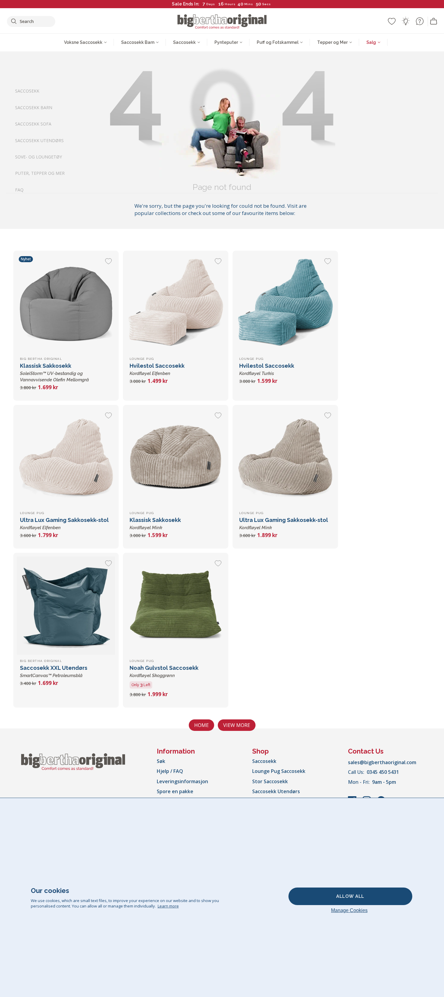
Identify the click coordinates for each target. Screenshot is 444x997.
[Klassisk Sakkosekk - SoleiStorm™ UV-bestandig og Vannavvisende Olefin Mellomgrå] (66, 303)
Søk (161, 761)
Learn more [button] (168, 906)
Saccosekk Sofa (33, 124)
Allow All (350, 896)
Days (210, 4)
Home (201, 725)
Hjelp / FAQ (170, 771)
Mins (248, 4)
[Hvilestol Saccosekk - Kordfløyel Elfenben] (176, 303)
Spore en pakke (175, 791)
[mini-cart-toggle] (433, 21)
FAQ (19, 189)
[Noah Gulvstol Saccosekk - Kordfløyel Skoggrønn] (176, 605)
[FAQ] (419, 21)
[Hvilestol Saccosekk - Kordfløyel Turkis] (285, 303)
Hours (230, 4)
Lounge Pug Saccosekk (278, 771)
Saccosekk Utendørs (39, 140)
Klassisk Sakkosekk (54, 373)
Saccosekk (27, 91)
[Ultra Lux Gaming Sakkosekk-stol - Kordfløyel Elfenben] (66, 458)
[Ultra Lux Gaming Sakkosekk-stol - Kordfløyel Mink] (285, 458)
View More (236, 725)
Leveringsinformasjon (182, 781)
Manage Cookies (349, 910)
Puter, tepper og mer (40, 173)
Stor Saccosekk (270, 781)
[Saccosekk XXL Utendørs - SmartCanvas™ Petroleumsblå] (66, 605)
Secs (266, 4)
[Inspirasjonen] (405, 21)
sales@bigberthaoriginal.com (382, 762)
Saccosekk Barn (33, 107)
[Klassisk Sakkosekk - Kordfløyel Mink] (176, 458)
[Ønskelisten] (391, 21)
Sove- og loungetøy (38, 157)
